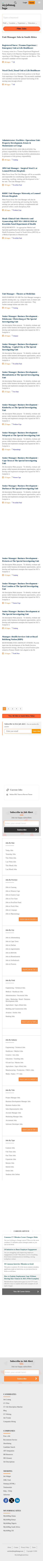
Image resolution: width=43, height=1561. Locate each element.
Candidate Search (9, 1447)
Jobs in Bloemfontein (13, 956)
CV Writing (7, 1414)
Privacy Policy (25, 1547)
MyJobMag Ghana (9, 1516)
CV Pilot (6, 1403)
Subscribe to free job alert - (21, 725)
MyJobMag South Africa (11, 1527)
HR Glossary (7, 1458)
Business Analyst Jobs (13, 1105)
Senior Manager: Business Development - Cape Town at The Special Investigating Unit (20, 460)
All (14, 62)
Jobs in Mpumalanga (12, 914)
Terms (34, 1547)
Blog (5, 1410)
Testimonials (7, 1487)
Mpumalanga (16, 449)
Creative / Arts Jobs (12, 1055)
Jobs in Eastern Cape (13, 895)
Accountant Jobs (11, 1120)
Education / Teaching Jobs (14, 1059)
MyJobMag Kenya (9, 1520)
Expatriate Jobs (11, 1159)
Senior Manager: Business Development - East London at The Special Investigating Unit (20, 586)
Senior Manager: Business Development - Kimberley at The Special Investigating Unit (20, 407)
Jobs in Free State (12, 899)
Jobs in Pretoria (11, 964)
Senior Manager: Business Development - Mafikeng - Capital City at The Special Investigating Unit (20, 347)
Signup (31, 2)
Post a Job (6, 1436)
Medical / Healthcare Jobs (14, 992)
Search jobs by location (28, 919)
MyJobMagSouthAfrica (21, 1555)
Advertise (6, 1495)
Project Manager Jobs (13, 1098)
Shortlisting (7, 1443)
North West (16, 653)
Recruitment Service (10, 1440)
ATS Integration (8, 1451)
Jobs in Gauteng (11, 887)
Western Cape (17, 477)
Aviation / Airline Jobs (13, 1012)
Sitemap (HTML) (9, 1484)
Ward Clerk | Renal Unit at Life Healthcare (21, 70)
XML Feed (7, 1480)
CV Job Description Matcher (13, 1407)
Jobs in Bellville (11, 953)
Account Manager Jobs (13, 1113)
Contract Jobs (10, 1148)
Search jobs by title (29, 1129)
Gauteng (15, 160)
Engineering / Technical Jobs (15, 988)
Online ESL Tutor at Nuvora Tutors (21, 794)
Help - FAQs (7, 1491)
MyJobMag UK (8, 1531)
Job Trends (7, 1418)
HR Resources (8, 1454)
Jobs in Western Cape (13, 891)
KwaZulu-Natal (17, 185)
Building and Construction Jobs (16, 1009)
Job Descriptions (8, 1462)
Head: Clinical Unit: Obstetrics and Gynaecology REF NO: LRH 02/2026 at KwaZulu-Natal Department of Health (19, 221)
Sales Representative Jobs (14, 1109)
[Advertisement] (21, 112)
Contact (16, 1547)
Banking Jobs (10, 1016)
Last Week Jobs (11, 862)
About (9, 1547)
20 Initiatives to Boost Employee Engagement (20, 1249)
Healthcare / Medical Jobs (14, 1051)
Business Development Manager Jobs (18, 1101)
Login (25, 2)
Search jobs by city (29, 969)
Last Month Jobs (11, 869)
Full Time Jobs (11, 1152)
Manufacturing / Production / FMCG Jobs (20, 1070)
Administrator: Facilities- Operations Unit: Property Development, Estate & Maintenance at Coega (21, 143)
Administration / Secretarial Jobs (17, 995)
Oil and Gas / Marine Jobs (14, 1062)
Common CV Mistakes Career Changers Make (21, 1237)
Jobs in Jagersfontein (13, 949)
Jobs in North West (12, 906)
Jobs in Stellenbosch (12, 960)
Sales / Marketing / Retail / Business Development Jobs (18, 1000)
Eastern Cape (16, 603)
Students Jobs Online (13, 1174)
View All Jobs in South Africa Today (21, 716)
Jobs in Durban (11, 945)
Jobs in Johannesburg (13, 937)
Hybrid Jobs (10, 1167)
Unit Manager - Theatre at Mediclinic (18, 294)
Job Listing (7, 1399)
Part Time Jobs (11, 1155)
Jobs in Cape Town (12, 941)
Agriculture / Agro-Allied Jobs (16, 1005)
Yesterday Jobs (11, 854)
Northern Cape (17, 210)
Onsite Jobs (9, 1171)
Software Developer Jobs (14, 1124)
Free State (16, 392)
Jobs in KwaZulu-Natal (13, 902)
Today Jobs (9, 850)
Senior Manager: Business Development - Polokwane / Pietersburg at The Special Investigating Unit (20, 319)
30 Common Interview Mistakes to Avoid (19, 1264)
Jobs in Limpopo (11, 910)
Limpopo (15, 336)
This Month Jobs (11, 865)
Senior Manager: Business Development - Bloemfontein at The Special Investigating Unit (20, 375)
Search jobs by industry (28, 1079)
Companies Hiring (9, 1421)
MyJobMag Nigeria (9, 1523)
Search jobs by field (29, 1022)
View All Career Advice (21, 1291)
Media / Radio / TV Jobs (14, 1074)
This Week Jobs (11, 858)
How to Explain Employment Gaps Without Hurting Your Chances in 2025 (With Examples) (21, 1277)
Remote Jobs (10, 1163)
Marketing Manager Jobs (14, 1116)
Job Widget (7, 1476)
